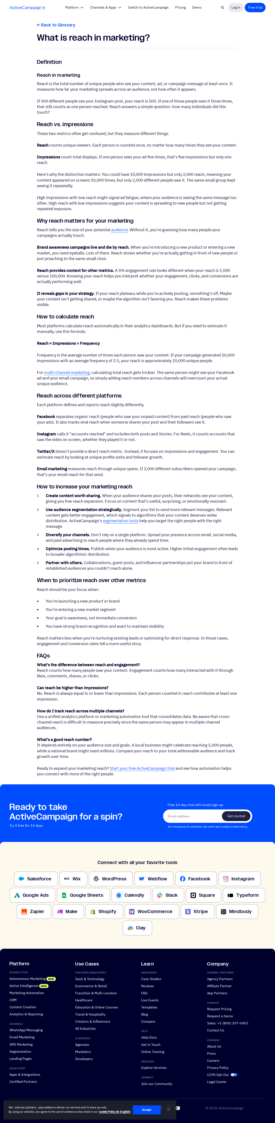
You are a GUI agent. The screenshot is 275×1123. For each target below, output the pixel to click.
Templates (149, 1007)
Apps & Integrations (24, 1074)
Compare (148, 1021)
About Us (214, 1046)
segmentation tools (120, 520)
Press (211, 1053)
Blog (144, 1014)
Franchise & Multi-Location (96, 993)
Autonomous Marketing (27, 978)
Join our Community (156, 1084)
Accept (146, 1110)
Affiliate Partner (219, 986)
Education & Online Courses (96, 1007)
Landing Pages (20, 1058)
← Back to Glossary (56, 25)
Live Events (150, 1000)
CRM (13, 1000)
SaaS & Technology (89, 979)
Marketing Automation (26, 993)
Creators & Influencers (92, 1021)
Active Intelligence (23, 986)
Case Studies (151, 979)
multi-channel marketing (67, 372)
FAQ (144, 993)
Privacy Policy (218, 1067)
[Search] (222, 7)
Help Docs (149, 1037)
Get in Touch (150, 1044)
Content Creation (22, 1007)
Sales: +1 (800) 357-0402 (227, 1023)
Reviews (147, 986)
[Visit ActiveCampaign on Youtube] (177, 1108)
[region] (89, 1110)
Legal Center (217, 1082)
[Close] (168, 1109)
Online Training (152, 1052)
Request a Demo (220, 1016)
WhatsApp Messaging (26, 1030)
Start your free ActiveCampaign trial (142, 768)
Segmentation (20, 1051)
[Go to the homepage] (27, 8)
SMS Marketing (20, 1044)
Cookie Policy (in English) (114, 1112)
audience (119, 229)
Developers (84, 1059)
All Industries (85, 1028)
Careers (213, 1060)
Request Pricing (219, 1009)
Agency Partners (220, 979)
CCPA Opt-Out (218, 1075)
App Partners (217, 993)
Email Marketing (21, 1037)
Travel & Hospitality (90, 1014)
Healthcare (83, 1000)
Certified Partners (23, 1081)
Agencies (82, 1044)
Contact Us (215, 1030)
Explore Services (154, 1067)
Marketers (83, 1052)
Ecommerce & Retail (91, 986)
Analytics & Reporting (26, 1014)
